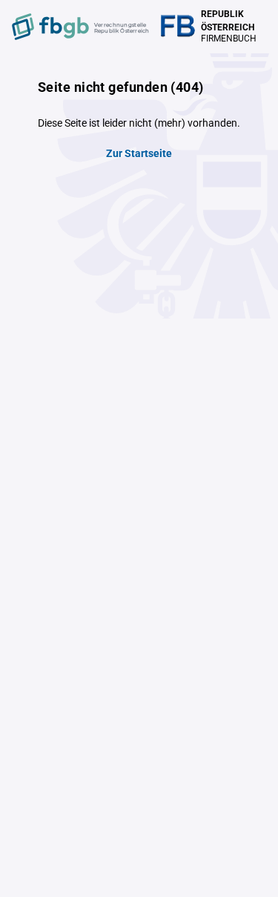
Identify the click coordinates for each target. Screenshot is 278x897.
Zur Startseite (139, 153)
